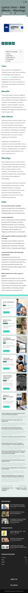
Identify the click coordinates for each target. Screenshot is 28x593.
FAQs (8, 61)
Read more (6, 312)
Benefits (9, 55)
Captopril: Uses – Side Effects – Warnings (21, 488)
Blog (4, 305)
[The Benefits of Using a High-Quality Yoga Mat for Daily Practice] (5, 547)
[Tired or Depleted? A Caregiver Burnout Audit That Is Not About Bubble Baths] (22, 307)
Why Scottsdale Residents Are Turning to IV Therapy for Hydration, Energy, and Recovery (12, 476)
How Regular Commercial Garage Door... (9, 339)
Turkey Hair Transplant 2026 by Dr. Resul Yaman (13, 436)
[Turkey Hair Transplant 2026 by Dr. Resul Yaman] (22, 363)
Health (4, 361)
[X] (6, 43)
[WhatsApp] (13, 43)
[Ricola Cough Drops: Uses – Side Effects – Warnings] (4, 533)
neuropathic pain (6, 77)
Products (5, 323)
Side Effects (11, 57)
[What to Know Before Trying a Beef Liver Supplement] (22, 325)
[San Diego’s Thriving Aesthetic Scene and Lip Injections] (5, 540)
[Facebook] (2, 43)
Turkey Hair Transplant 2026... (8, 359)
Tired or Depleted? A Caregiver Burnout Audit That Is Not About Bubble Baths (13, 414)
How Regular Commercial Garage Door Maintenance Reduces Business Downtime (12, 428)
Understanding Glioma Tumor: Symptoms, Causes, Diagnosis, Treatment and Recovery (12, 444)
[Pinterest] (9, 43)
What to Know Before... (7, 320)
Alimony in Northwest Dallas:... (8, 396)
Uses (8, 54)
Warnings (10, 59)
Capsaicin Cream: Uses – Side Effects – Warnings (7, 489)
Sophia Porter (6, 13)
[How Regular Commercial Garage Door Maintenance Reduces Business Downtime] (22, 344)
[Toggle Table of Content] (20, 51)
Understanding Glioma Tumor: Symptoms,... (7, 377)
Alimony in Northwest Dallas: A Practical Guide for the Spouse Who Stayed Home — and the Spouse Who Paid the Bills (13, 452)
